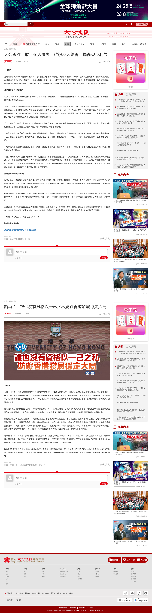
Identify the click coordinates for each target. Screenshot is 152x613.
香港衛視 (27, 593)
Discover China (63, 571)
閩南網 (65, 593)
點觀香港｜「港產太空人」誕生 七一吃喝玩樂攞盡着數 (130, 231)
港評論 (43, 576)
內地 (7, 574)
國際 (7, 581)
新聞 (7, 569)
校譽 (29, 239)
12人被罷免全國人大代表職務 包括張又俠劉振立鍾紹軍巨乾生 (131, 159)
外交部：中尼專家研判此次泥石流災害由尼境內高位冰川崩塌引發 (131, 129)
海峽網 (59, 593)
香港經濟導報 (36, 593)
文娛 (79, 569)
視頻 (25, 569)
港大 (11, 239)
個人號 (97, 574)
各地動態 (133, 576)
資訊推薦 (133, 574)
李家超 (16, 239)
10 (115, 165)
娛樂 (78, 576)
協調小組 (23, 239)
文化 (78, 571)
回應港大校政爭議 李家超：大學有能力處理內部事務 (130, 290)
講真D (12, 465)
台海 (7, 579)
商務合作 (82, 608)
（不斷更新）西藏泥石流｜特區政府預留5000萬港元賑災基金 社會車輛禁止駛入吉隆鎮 (131, 100)
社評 (43, 571)
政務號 (97, 571)
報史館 (144, 560)
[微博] (101, 239)
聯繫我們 (73, 608)
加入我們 (90, 608)
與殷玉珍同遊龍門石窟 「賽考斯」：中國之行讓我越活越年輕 (131, 144)
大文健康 (133, 581)
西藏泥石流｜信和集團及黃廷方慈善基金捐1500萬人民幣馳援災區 (131, 115)
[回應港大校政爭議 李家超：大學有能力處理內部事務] (130, 278)
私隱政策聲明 (63, 608)
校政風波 (23, 465)
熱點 (25, 571)
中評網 (53, 593)
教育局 (35, 465)
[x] (109, 239)
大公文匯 (76, 34)
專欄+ (132, 571)
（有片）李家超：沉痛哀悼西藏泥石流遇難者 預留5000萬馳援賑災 (131, 166)
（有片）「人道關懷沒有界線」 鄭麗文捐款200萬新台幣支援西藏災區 (131, 137)
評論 (14, 49)
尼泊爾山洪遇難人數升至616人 (127, 150)
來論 (43, 574)
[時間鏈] (127, 94)
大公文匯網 (7, 49)
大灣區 (7, 576)
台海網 (70, 593)
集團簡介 (116, 560)
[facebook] (106, 465)
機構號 (97, 576)
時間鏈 (132, 94)
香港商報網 (19, 593)
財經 (7, 584)
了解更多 (130, 87)
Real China (62, 576)
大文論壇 (8, 61)
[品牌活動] (124, 559)
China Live (62, 574)
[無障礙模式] (132, 24)
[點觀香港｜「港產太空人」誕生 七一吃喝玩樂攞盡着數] (130, 218)
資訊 (132, 569)
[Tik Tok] (139, 593)
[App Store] (124, 600)
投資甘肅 (18, 600)
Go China (62, 569)
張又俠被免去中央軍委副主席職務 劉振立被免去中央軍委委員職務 (131, 108)
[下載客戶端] (137, 24)
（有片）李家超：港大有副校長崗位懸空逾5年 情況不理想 (130, 201)
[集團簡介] (110, 559)
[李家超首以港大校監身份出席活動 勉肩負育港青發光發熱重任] (130, 248)
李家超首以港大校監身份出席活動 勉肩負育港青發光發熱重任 (130, 260)
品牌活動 (130, 560)
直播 (25, 574)
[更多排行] (116, 94)
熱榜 (120, 94)
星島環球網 (45, 593)
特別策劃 (115, 574)
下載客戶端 (143, 24)
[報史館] (138, 559)
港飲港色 (79, 579)
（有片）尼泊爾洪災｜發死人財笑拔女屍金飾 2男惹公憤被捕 (131, 122)
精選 (25, 576)
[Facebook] (106, 239)
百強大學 (42, 465)
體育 (78, 574)
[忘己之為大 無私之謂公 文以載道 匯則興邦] (119, 35)
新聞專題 (115, 571)
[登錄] (126, 24)
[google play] (141, 600)
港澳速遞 (133, 579)
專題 (115, 569)
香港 (7, 571)
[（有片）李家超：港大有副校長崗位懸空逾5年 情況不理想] (130, 189)
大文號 (97, 569)
